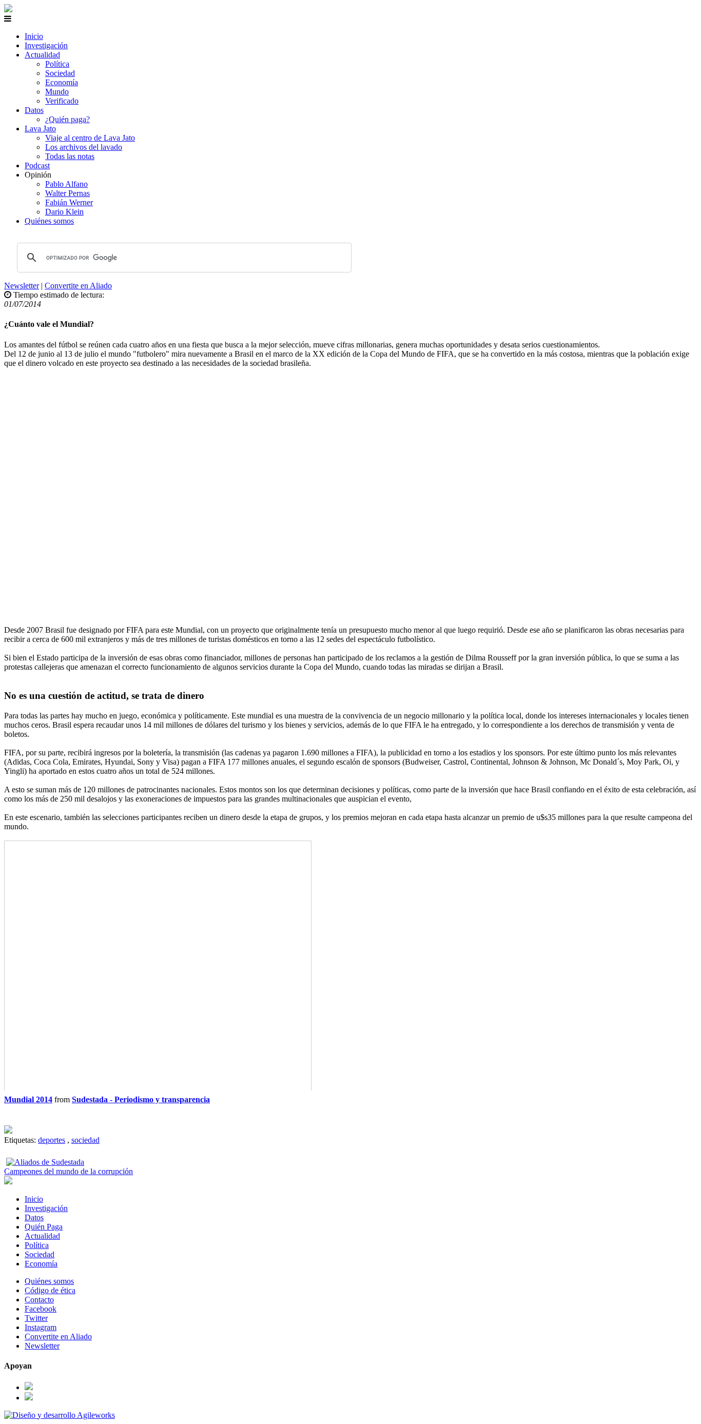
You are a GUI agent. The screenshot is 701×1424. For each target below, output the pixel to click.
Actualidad (42, 54)
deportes (51, 1140)
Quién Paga (44, 1226)
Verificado (62, 100)
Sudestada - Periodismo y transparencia (141, 1099)
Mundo (57, 91)
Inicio (34, 36)
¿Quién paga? (67, 119)
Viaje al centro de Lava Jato (90, 137)
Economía (61, 82)
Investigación (46, 45)
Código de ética (50, 1290)
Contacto (39, 1299)
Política (57, 64)
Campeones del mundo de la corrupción (68, 1171)
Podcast (37, 165)
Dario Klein (64, 211)
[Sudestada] (8, 9)
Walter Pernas (67, 193)
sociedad (85, 1140)
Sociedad (60, 73)
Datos (34, 110)
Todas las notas (69, 156)
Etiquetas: (21, 1140)
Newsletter (21, 285)
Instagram (40, 1327)
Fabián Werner (69, 202)
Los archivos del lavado (83, 147)
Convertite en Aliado (78, 285)
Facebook (40, 1308)
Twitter (36, 1318)
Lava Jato (40, 128)
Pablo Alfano (66, 184)
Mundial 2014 (28, 1099)
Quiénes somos (49, 221)
